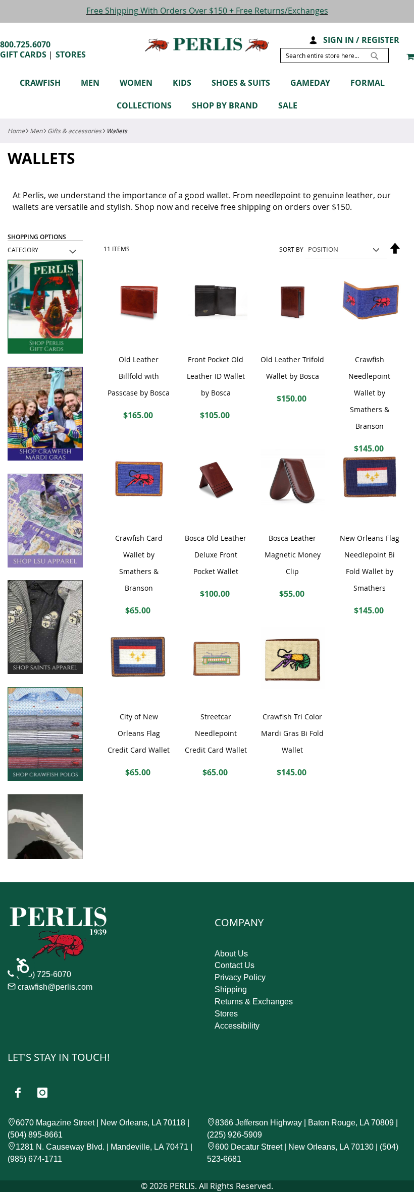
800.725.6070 (25, 44)
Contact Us (234, 965)
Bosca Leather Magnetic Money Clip (293, 554)
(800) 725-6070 (43, 974)
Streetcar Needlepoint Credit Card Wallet (216, 733)
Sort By (291, 249)
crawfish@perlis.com (55, 987)
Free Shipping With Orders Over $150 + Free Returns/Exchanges (207, 10)
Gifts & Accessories (74, 131)
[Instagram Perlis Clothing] (42, 1093)
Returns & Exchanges (254, 1001)
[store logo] (207, 44)
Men (36, 131)
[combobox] (334, 55)
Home (16, 131)
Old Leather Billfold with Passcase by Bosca (139, 376)
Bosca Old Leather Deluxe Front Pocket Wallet (215, 554)
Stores (71, 54)
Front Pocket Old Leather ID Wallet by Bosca (216, 376)
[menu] (207, 96)
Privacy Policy (240, 977)
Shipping (231, 989)
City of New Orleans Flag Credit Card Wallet (139, 733)
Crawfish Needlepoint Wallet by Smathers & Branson (369, 393)
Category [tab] (23, 250)
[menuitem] (45, 82)
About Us (231, 953)
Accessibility (237, 1025)
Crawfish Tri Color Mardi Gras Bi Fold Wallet (292, 733)
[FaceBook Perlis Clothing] (18, 1093)
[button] (312, 39)
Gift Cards (23, 54)
